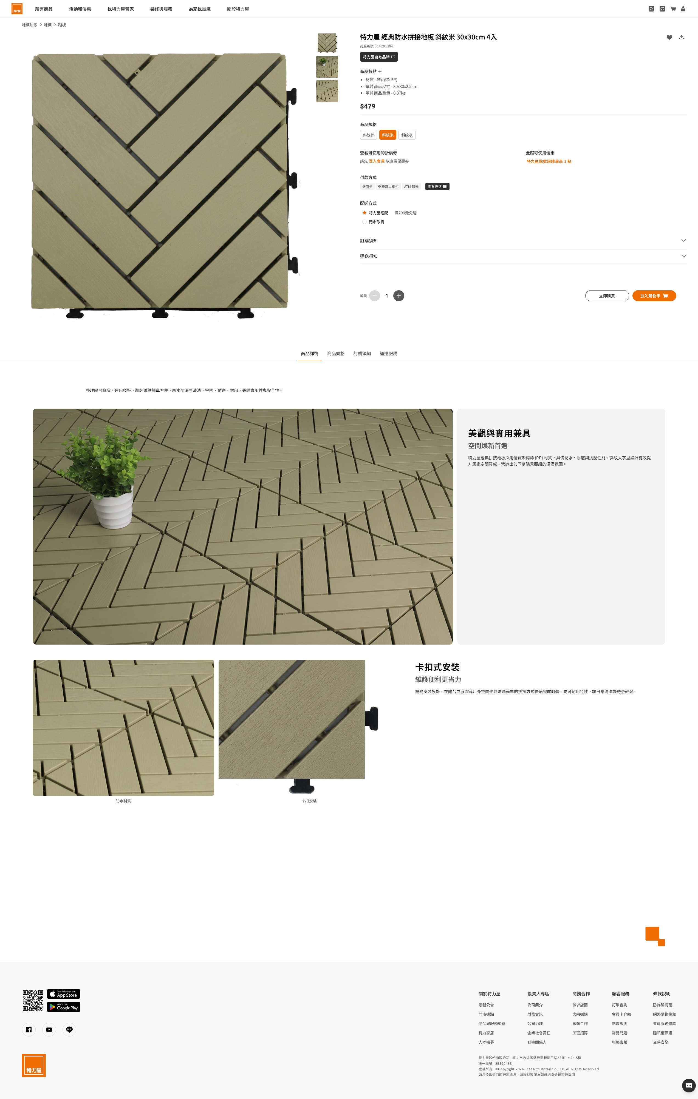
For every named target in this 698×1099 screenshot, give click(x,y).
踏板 (62, 24)
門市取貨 (376, 221)
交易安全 (660, 1042)
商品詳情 (309, 353)
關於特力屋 (238, 8)
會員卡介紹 (621, 1014)
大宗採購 (580, 1014)
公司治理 (535, 1023)
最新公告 (486, 1004)
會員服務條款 (664, 1023)
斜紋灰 (407, 135)
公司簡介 (535, 1004)
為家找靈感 (200, 8)
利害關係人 (537, 1042)
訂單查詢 (619, 1004)
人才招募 (486, 1042)
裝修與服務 (161, 8)
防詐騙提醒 (662, 1004)
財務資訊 (535, 1014)
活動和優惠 (80, 8)
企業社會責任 (538, 1032)
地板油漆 (29, 24)
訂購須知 (362, 353)
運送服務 (388, 353)
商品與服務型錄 (492, 1023)
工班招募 (580, 1032)
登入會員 (377, 161)
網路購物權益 (664, 1014)
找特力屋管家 (121, 8)
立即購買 (607, 295)
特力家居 (486, 1032)
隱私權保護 (662, 1032)
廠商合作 (580, 1023)
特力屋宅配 (378, 212)
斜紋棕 (368, 135)
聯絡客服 (619, 1042)
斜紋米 (388, 135)
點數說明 (619, 1023)
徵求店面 (580, 1004)
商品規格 (336, 353)
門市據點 (486, 1014)
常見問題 (619, 1032)
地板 (48, 24)
